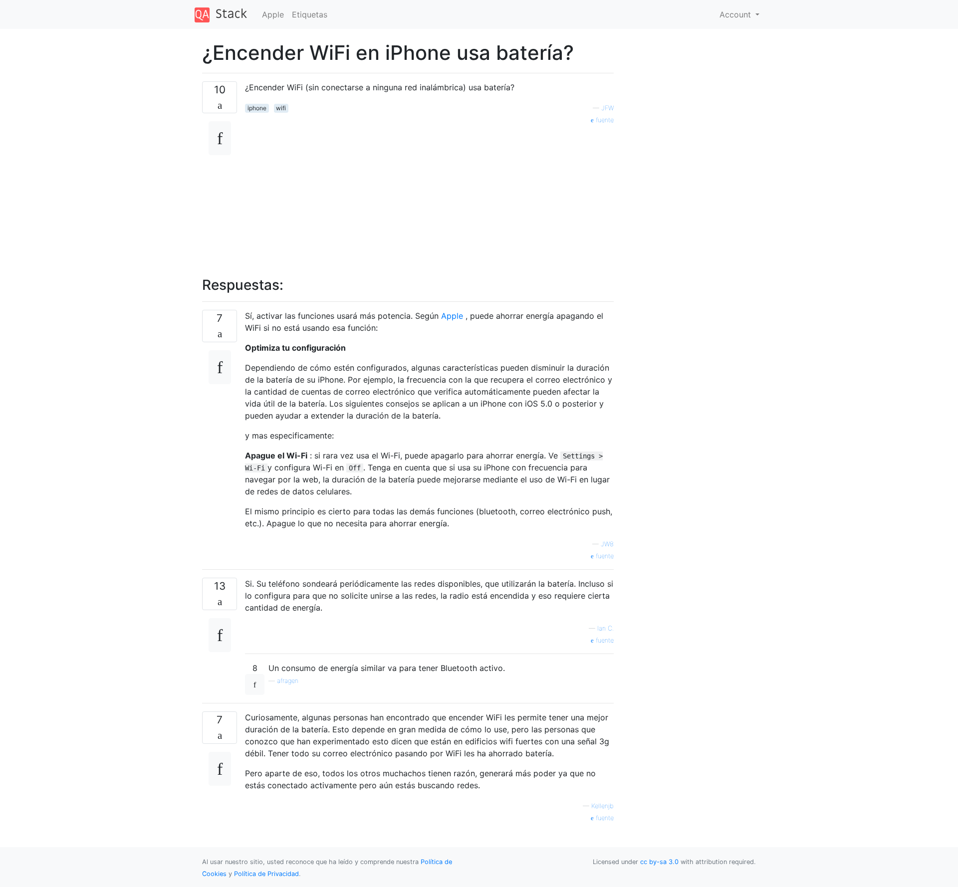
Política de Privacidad (266, 874)
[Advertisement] (429, 195)
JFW (607, 108)
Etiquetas (309, 14)
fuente (604, 120)
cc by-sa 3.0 (659, 862)
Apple (273, 14)
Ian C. (605, 628)
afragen (287, 680)
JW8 (607, 544)
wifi (281, 108)
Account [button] (736, 14)
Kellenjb (602, 806)
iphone (256, 108)
